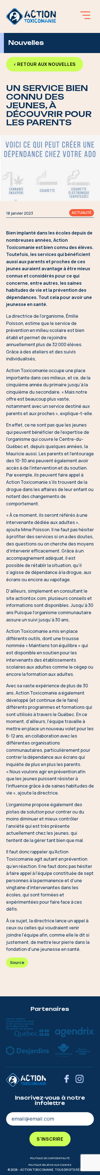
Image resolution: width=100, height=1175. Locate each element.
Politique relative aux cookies (49, 1165)
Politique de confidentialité (50, 1158)
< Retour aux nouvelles (44, 64)
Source (17, 962)
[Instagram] (79, 1079)
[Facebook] (66, 1079)
